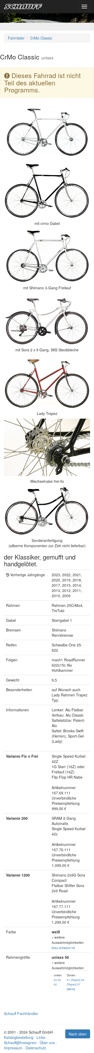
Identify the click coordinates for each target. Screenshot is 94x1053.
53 (55, 980)
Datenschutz (36, 1047)
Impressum (13, 1047)
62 (55, 984)
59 (59, 980)
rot (73, 947)
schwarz (64, 947)
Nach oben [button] (78, 1034)
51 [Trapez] (73, 980)
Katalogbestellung (18, 1037)
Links (41, 1037)
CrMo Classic (41, 38)
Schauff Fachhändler (21, 1013)
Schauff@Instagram (20, 1042)
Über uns (47, 1042)
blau (55, 947)
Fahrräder (16, 38)
